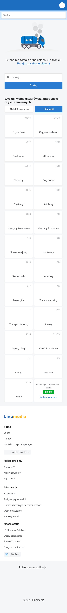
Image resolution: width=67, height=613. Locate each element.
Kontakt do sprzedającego (18, 444)
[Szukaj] (62, 15)
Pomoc (8, 438)
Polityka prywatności (15, 499)
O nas (7, 432)
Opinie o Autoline (13, 510)
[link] (48, 390)
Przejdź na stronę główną (33, 63)
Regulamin (9, 493)
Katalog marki (11, 516)
